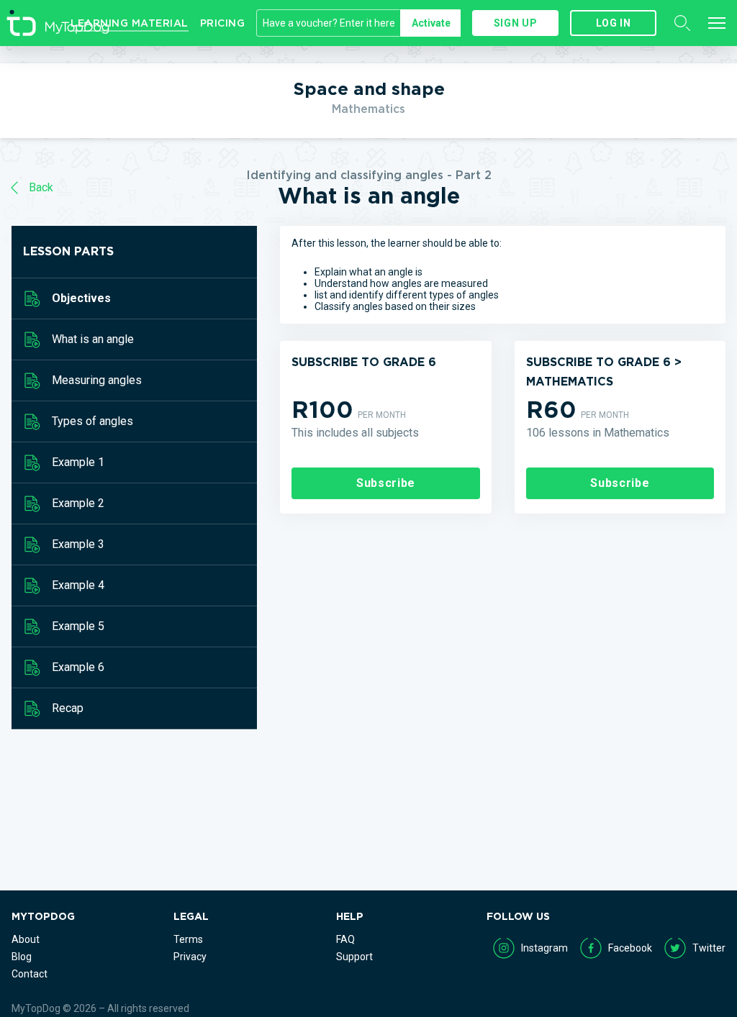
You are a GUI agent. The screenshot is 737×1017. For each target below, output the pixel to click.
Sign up (515, 23)
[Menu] (716, 23)
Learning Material (130, 23)
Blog (22, 956)
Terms (188, 939)
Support (354, 956)
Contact (30, 974)
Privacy (190, 956)
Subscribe (385, 483)
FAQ (345, 939)
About (26, 939)
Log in (613, 23)
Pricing (222, 23)
